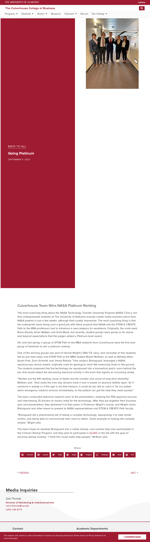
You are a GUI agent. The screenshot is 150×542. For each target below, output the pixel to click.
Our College (98, 14)
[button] (27, 454)
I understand (132, 537)
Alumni (41, 14)
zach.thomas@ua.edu (17, 505)
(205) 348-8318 (14, 509)
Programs (10, 14)
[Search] (142, 8)
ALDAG (93, 433)
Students (26, 14)
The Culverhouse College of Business (30, 8)
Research (56, 14)
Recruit (84, 14)
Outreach (69, 14)
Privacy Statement (96, 535)
